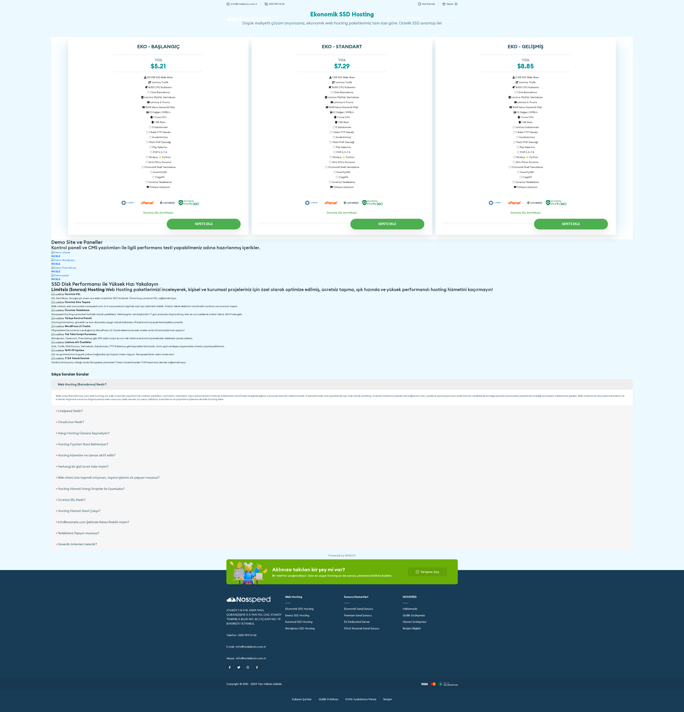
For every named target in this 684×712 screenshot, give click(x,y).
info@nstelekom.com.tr (244, 3)
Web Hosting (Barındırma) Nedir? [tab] (82, 384)
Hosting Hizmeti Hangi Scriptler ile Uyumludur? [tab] (91, 489)
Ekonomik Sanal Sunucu (358, 608)
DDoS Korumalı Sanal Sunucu (361, 628)
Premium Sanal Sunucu (358, 615)
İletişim (387, 699)
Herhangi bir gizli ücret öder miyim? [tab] (83, 466)
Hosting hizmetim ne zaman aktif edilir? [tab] (86, 455)
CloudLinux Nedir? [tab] (71, 422)
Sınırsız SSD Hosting (297, 615)
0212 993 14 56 (276, 3)
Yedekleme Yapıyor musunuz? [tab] (78, 533)
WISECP (350, 555)
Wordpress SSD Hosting (300, 628)
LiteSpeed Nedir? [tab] (70, 411)
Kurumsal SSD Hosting (298, 621)
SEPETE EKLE (204, 224)
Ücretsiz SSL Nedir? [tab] (72, 500)
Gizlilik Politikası (328, 699)
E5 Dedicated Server (357, 621)
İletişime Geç (430, 572)
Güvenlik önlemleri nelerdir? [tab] (77, 544)
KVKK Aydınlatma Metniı (360, 699)
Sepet (452, 3)
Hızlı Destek (428, 3)
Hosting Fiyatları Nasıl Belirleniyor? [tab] (83, 444)
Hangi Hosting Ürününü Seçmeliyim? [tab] (83, 433)
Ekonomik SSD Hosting (299, 608)
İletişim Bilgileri (412, 628)
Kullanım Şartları (302, 699)
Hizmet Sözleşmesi (414, 621)
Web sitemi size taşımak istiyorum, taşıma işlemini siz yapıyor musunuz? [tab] (108, 478)
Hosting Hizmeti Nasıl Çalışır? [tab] (79, 511)
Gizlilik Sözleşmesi (414, 615)
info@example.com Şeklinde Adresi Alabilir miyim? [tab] (93, 522)
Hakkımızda (410, 608)
